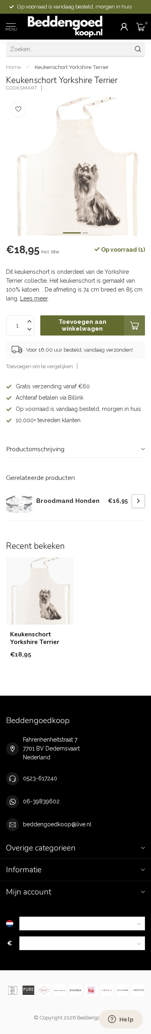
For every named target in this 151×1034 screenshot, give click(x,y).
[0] (140, 27)
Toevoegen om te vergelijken (39, 366)
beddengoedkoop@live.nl (57, 824)
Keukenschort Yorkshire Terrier (72, 67)
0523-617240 (40, 778)
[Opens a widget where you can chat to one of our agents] (121, 1020)
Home (13, 67)
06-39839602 (41, 801)
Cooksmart (21, 88)
